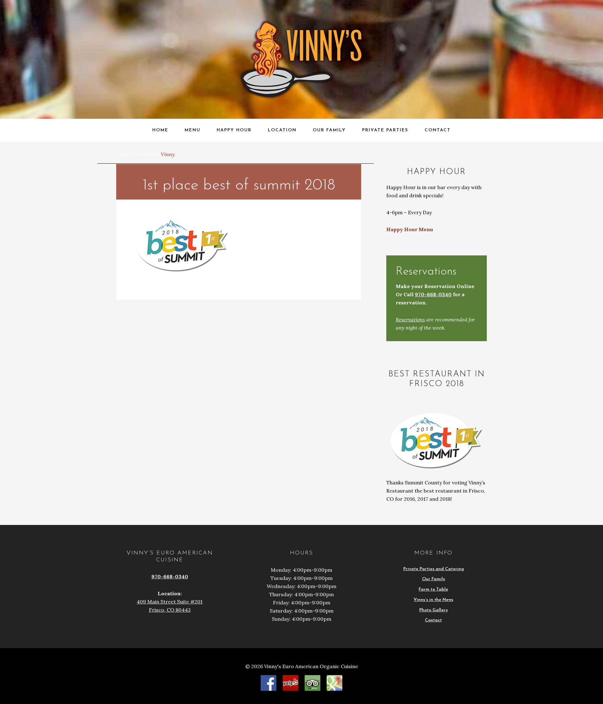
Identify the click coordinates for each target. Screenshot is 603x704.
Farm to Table (433, 589)
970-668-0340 (433, 294)
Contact (433, 620)
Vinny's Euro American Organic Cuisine (68, 11)
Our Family (433, 579)
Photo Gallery (433, 610)
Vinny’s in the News (433, 600)
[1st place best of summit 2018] (182, 270)
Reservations (410, 319)
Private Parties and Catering (433, 569)
